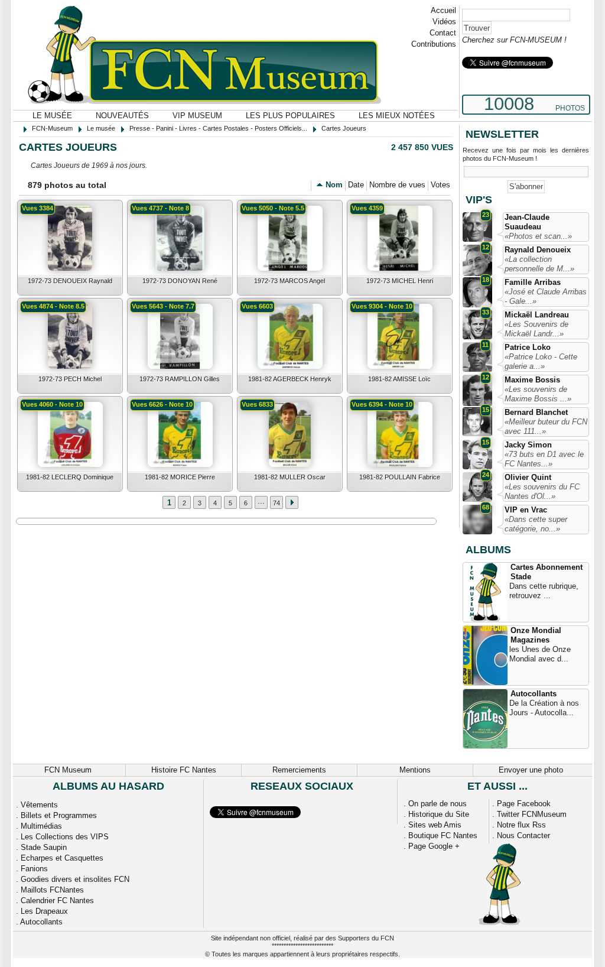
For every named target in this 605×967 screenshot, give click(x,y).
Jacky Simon (528, 444)
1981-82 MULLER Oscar (290, 477)
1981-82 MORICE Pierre (180, 477)
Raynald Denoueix (538, 249)
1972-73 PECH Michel (70, 378)
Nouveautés (122, 115)
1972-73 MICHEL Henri (399, 280)
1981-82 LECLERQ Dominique (69, 477)
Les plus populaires (290, 115)
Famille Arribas (533, 282)
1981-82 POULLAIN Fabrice (399, 477)
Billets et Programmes (59, 815)
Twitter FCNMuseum (532, 814)
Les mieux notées (397, 115)
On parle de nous (437, 803)
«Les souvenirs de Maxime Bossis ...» (538, 394)
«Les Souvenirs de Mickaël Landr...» (536, 329)
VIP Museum (197, 115)
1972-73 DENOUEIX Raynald (70, 280)
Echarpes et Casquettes (62, 858)
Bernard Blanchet (536, 412)
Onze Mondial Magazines (535, 635)
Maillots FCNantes (52, 889)
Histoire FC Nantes (183, 769)
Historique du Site (438, 814)
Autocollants (533, 693)
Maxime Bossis (532, 379)
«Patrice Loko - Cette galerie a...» (541, 361)
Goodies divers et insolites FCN (75, 879)
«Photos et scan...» (538, 236)
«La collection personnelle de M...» (539, 264)
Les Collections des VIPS (65, 836)
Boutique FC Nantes (442, 835)
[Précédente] (292, 502)
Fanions (34, 868)
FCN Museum (68, 769)
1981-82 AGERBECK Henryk (289, 378)
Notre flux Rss (521, 824)
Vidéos (444, 21)
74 (276, 503)
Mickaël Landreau (537, 314)
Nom (334, 184)
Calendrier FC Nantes (57, 900)
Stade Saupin (44, 847)
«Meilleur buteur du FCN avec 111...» (546, 426)
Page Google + (434, 846)
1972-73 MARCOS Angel (289, 280)
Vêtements (39, 804)
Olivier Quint (528, 477)
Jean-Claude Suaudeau (527, 222)
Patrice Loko (528, 347)
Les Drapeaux (44, 911)
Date (356, 184)
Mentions (415, 769)
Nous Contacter (523, 835)
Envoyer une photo (531, 769)
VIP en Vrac (526, 509)
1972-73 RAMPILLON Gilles (179, 378)
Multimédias (41, 826)
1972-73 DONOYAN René (179, 280)
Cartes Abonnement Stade (546, 572)
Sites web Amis (434, 824)
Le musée (52, 115)
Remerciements (299, 769)
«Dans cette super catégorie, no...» (536, 524)
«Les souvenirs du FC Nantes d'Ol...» (542, 491)
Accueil (443, 10)
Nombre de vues (397, 184)
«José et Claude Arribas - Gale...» (546, 296)
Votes (440, 184)
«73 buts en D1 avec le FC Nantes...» (544, 459)
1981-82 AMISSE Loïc (399, 378)
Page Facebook (524, 803)
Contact (443, 32)
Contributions (433, 44)
